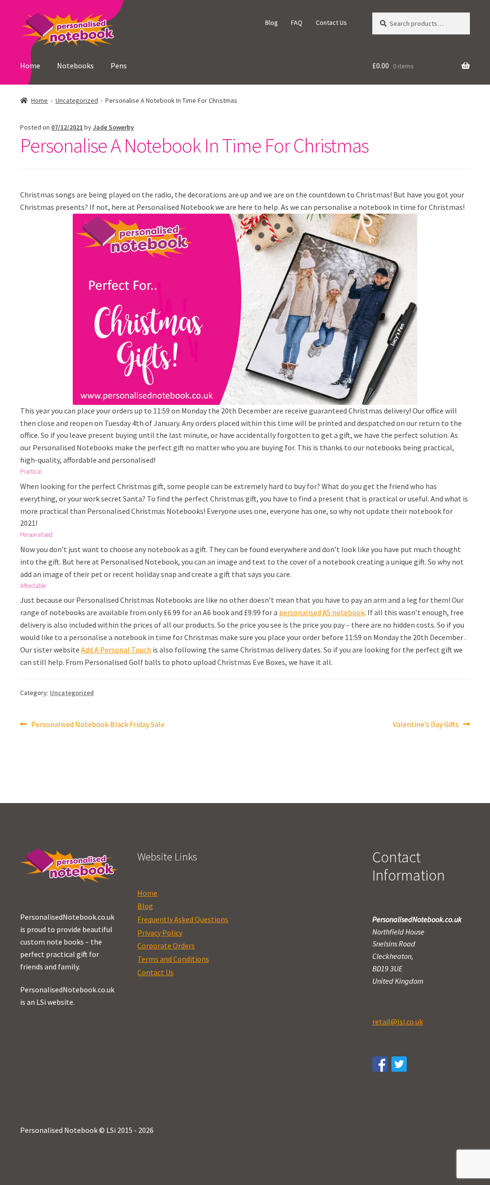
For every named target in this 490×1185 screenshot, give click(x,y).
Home (30, 65)
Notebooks (75, 65)
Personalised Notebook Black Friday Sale (98, 725)
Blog (271, 22)
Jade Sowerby (113, 127)
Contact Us (331, 22)
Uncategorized (77, 100)
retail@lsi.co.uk (397, 1021)
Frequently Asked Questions (182, 919)
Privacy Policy (159, 932)
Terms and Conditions (173, 959)
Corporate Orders (166, 945)
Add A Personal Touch (116, 649)
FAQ (296, 22)
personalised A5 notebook (322, 612)
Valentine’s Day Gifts (426, 725)
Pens (119, 65)
